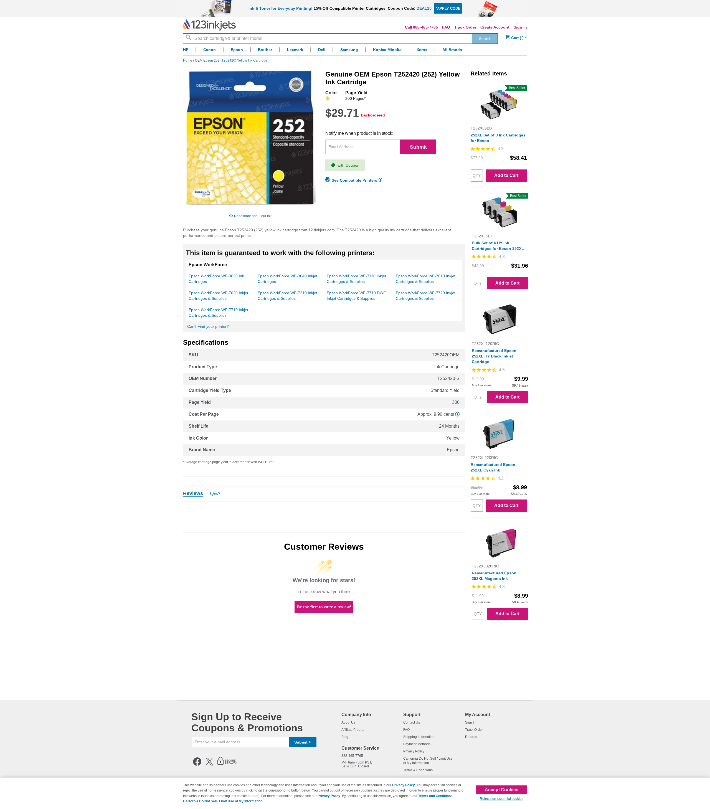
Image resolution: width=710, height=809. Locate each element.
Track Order (465, 27)
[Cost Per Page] (457, 414)
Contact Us (411, 722)
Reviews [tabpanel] (193, 493)
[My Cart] (516, 37)
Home (188, 60)
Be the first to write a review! (324, 607)
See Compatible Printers (354, 180)
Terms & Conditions (418, 770)
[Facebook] (197, 765)
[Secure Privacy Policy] (227, 765)
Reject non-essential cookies (501, 799)
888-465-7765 (425, 27)
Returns (471, 737)
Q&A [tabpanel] (215, 493)
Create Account (494, 27)
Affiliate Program (353, 730)
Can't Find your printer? (208, 326)
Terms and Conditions (435, 796)
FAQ (446, 27)
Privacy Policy (413, 751)
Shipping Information (419, 737)
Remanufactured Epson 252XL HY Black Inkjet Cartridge (494, 356)
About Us (348, 722)
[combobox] (340, 38)
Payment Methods (416, 744)
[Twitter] (209, 765)
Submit (418, 147)
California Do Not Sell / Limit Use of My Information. (223, 801)
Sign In (520, 27)
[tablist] (324, 494)
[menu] (355, 51)
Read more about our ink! (253, 216)
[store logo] (209, 25)
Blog (344, 737)
